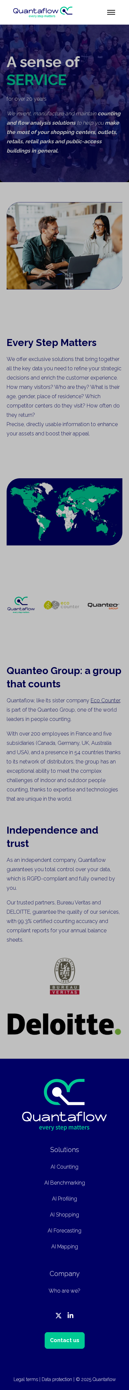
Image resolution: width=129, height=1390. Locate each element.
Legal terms (26, 1379)
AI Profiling (64, 1199)
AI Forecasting (64, 1230)
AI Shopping (64, 1215)
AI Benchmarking (64, 1183)
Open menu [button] (111, 12)
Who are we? (64, 1291)
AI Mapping (64, 1246)
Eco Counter (105, 700)
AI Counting (64, 1167)
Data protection (57, 1379)
